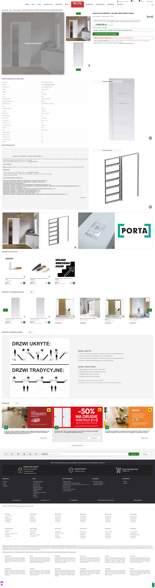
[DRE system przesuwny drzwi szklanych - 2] (90, 308)
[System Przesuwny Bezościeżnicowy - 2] (140, 308)
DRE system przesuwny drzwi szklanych (88, 318)
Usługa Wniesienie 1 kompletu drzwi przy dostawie (63, 279)
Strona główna (5, 10)
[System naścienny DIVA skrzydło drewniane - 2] (65, 308)
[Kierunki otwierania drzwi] (39, 397)
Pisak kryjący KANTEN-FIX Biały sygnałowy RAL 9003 (15, 279)
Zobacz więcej (43, 438)
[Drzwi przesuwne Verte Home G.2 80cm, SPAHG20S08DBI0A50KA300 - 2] (15, 308)
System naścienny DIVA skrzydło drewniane (64, 318)
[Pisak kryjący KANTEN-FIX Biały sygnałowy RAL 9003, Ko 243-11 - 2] (15, 268)
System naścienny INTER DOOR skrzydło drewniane (113, 319)
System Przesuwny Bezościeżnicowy (137, 318)
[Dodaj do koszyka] (24, 283)
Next (61, 43)
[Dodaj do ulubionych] (21, 283)
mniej (31, 292)
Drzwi (10, 10)
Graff (32, 506)
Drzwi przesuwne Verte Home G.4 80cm (38, 318)
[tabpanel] (20, 230)
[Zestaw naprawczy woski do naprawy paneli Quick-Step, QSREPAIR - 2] (40, 268)
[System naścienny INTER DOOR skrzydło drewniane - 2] (115, 308)
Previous (5, 43)
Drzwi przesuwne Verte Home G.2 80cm (13, 318)
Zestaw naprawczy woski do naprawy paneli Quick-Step (39, 279)
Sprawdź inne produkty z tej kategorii (105, 34)
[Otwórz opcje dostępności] (2, 582)
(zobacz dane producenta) (49, 84)
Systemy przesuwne (17, 10)
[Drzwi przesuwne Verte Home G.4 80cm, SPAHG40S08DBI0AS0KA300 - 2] (40, 308)
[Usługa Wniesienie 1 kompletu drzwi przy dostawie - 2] (65, 268)
